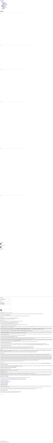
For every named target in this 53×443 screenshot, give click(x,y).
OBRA (3, 7)
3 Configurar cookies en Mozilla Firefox (4, 382)
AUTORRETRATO (5, 2)
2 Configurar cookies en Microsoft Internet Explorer (5, 381)
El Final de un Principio (5, 4)
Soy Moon (2, 1)
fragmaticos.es (1, 248)
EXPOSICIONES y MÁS (4, 5)
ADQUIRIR (2, 6)
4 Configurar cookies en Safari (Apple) (4, 383)
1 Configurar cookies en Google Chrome (4, 380)
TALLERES (4, 8)
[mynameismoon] (2, 0)
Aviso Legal (1, 311)
